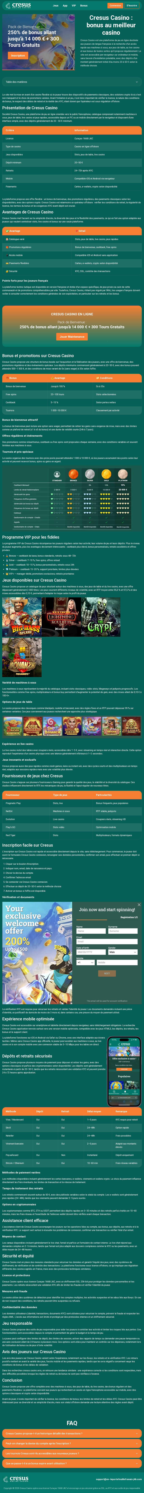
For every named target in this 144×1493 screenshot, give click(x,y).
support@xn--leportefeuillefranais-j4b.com (119, 1479)
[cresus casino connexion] (72, 1003)
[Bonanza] (22, 676)
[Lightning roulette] (61, 636)
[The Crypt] (100, 636)
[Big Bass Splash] (22, 636)
